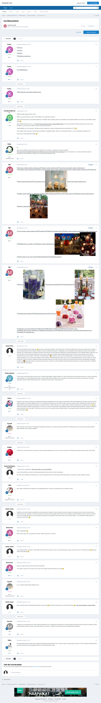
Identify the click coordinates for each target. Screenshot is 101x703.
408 (10, 540)
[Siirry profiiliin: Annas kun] (9, 533)
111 (10, 460)
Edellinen (8, 38)
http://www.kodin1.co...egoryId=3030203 (41, 469)
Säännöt (29, 11)
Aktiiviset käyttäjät (44, 11)
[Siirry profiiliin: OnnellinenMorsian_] (9, 117)
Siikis (9, 640)
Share (83, 26)
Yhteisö (5, 7)
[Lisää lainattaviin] (18, 61)
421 (10, 57)
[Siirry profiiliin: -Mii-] (5, 26)
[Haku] (97, 8)
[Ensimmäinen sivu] (4, 39)
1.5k (10, 498)
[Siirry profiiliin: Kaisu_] (9, 49)
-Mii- (15, 25)
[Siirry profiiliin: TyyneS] (9, 428)
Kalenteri (11, 11)
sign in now (36, 666)
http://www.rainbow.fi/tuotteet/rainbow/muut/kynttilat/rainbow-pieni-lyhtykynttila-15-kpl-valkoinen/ (40, 151)
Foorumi (4, 11)
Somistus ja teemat (23, 26)
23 (10, 157)
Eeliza (9, 398)
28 (10, 436)
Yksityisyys (50, 699)
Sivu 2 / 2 (20, 38)
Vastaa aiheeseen (91, 32)
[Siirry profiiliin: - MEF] (9, 490)
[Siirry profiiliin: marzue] (9, 626)
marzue (9, 621)
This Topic (91, 7)
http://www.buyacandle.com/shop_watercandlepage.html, (50, 124)
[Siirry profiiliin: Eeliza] (9, 403)
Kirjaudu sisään (81, 3)
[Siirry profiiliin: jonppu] (9, 452)
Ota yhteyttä (58, 699)
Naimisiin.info (7, 3)
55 (10, 411)
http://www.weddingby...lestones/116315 (85, 605)
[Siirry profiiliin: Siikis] (9, 645)
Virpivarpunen (9, 373)
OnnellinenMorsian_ (9, 111)
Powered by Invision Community (50, 700)
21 (10, 653)
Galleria (17, 11)
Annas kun (9, 527)
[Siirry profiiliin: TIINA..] (9, 149)
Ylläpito (35, 11)
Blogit (23, 11)
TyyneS (9, 423)
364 (10, 177)
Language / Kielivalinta (40, 699)
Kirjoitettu (24, 44)
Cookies (64, 699)
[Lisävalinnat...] (96, 44)
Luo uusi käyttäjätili (93, 3)
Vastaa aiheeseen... (16, 672)
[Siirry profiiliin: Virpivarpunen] (9, 378)
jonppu (9, 447)
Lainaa (21, 60)
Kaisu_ (9, 44)
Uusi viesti (78, 32)
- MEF (9, 485)
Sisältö (11, 7)
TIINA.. (9, 144)
